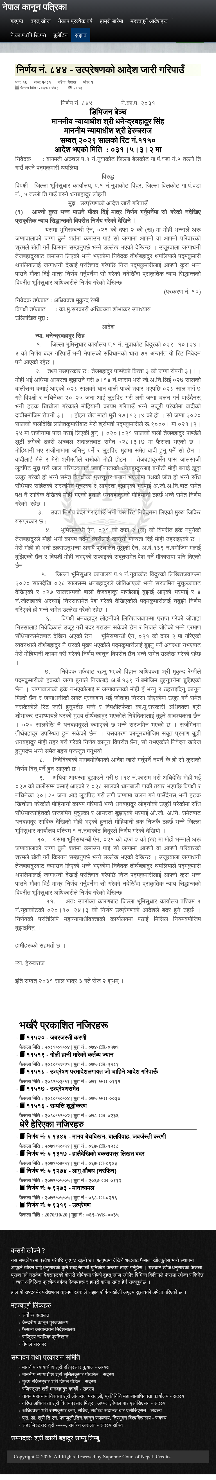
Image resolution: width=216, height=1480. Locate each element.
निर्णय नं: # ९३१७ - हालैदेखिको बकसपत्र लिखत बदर (85, 1153)
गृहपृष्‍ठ (16, 21)
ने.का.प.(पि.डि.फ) (28, 35)
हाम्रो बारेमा (111, 21)
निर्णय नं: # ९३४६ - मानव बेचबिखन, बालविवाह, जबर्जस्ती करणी (96, 1136)
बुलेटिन (60, 35)
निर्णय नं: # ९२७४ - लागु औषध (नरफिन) (71, 1170)
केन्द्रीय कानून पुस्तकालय (45, 1322)
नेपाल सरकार (34, 1344)
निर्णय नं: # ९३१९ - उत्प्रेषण (58, 1205)
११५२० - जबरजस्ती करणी (56, 1037)
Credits (163, 1456)
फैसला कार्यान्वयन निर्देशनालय (48, 1329)
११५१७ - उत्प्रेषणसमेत (52, 1088)
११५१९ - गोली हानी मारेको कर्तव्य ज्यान (70, 1054)
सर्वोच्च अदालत (35, 1315)
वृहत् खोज (41, 21)
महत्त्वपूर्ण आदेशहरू (149, 21)
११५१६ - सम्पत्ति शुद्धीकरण (56, 1105)
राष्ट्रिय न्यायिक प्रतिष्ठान (45, 1337)
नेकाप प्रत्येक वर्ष (75, 21)
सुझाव (81, 35)
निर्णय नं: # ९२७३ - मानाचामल (60, 1187)
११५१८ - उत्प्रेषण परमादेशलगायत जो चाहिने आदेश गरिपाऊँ (92, 1071)
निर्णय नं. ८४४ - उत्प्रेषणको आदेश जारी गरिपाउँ (100, 69)
